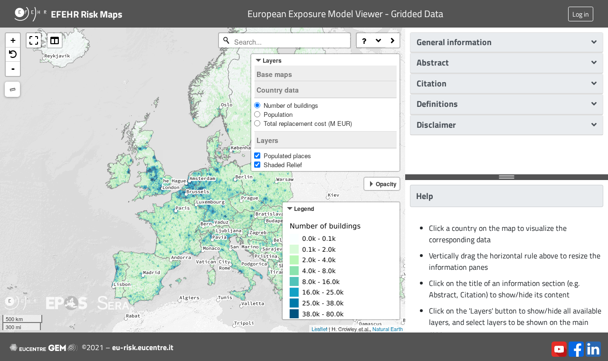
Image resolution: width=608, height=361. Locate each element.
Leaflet (319, 328)
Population (278, 114)
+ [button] (13, 40)
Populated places (287, 155)
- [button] (13, 69)
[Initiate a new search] (226, 40)
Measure (12, 89)
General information (454, 42)
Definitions (437, 103)
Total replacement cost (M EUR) (308, 123)
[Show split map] (55, 40)
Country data (277, 90)
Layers (267, 140)
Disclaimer (436, 124)
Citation (431, 83)
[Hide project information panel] (392, 40)
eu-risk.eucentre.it (142, 347)
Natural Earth (387, 328)
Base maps (274, 74)
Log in (580, 14)
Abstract (433, 62)
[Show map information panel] (378, 40)
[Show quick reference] (364, 40)
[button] (13, 55)
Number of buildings (291, 105)
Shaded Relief (283, 164)
